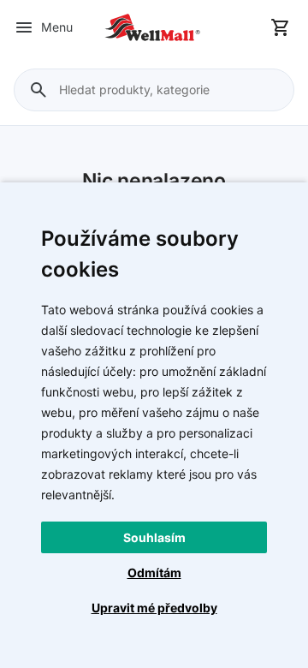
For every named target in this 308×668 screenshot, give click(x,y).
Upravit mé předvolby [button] (154, 607)
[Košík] (280, 27)
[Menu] (24, 27)
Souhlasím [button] (154, 537)
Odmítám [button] (154, 572)
